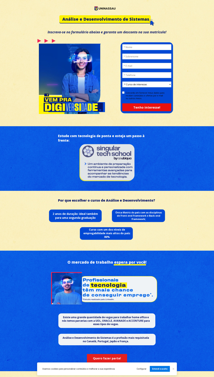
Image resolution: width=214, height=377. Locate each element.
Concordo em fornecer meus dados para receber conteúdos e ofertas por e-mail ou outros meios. (145, 95)
